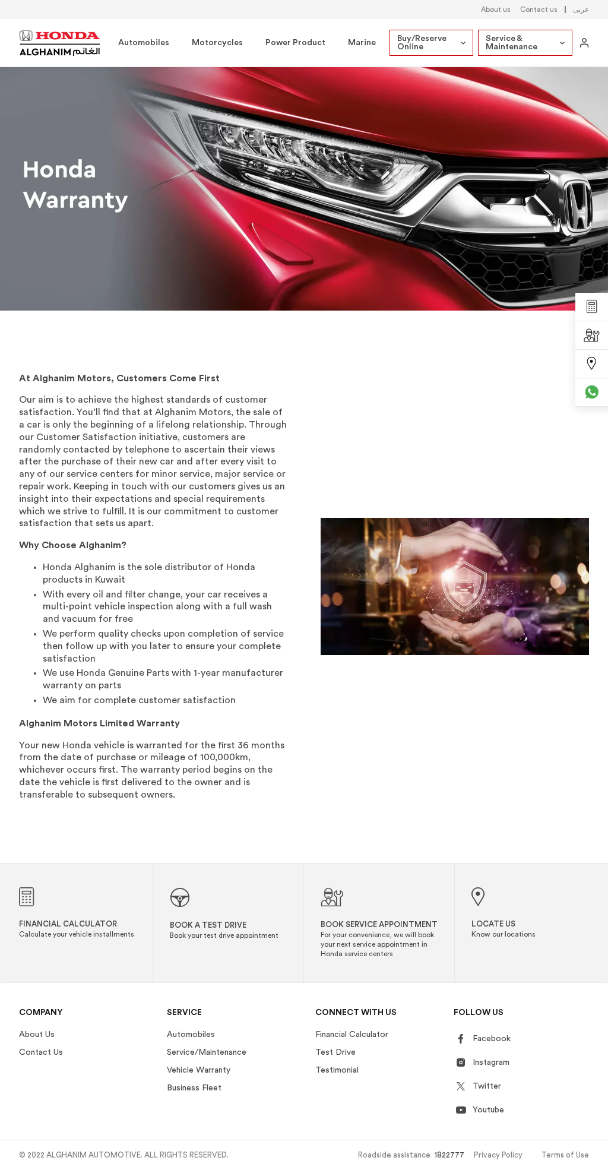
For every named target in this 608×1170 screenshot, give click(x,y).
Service (184, 1012)
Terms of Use (565, 1155)
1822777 (449, 1155)
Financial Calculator (351, 1034)
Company (41, 1012)
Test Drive (335, 1052)
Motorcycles (217, 43)
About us (496, 9)
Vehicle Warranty (198, 1070)
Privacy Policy (498, 1155)
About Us (37, 1034)
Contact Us (41, 1052)
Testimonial (337, 1070)
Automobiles (143, 43)
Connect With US (356, 1012)
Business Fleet (194, 1088)
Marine (362, 43)
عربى (581, 9)
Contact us (539, 9)
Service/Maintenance (206, 1052)
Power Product (295, 43)
